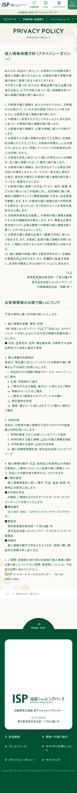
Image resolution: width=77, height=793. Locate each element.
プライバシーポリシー (28, 594)
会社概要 (14, 737)
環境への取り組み (57, 737)
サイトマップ (53, 760)
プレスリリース (18, 746)
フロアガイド (10, 19)
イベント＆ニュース (60, 19)
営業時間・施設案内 (33, 19)
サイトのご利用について (59, 748)
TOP (7, 594)
